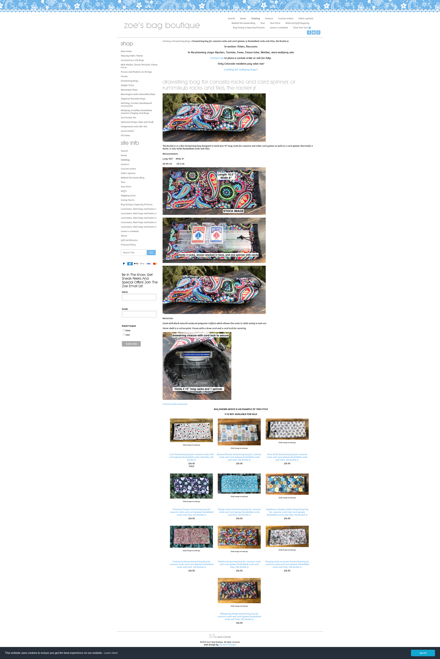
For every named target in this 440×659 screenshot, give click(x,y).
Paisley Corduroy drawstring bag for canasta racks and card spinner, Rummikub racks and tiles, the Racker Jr (191, 564)
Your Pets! (275, 23)
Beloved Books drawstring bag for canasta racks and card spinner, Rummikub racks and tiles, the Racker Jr (239, 457)
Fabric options (306, 18)
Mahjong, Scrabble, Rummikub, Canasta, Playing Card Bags (136, 111)
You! (262, 23)
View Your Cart (300, 27)
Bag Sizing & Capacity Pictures (249, 27)
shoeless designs (227, 644)
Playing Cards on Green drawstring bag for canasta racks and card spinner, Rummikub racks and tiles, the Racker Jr (287, 564)
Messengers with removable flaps (138, 94)
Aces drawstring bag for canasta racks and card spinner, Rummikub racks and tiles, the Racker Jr (191, 457)
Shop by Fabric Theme (132, 55)
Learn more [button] (111, 652)
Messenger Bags (129, 89)
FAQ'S (123, 191)
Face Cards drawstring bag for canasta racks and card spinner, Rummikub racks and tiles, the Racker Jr (287, 457)
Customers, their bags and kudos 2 (138, 213)
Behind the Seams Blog (243, 23)
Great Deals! (127, 130)
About (124, 235)
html (127, 330)
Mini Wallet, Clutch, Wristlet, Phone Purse (139, 66)
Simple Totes (127, 85)
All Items (125, 135)
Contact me (217, 58)
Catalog (255, 18)
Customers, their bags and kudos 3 (138, 217)
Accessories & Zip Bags (132, 60)
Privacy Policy (128, 244)
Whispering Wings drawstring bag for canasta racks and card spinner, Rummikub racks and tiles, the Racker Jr (239, 616)
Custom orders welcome (175, 404)
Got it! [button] (423, 653)
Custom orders (285, 18)
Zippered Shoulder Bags (133, 98)
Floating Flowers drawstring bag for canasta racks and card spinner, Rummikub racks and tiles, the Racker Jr (191, 512)
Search (231, 18)
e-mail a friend (223, 636)
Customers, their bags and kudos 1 (138, 208)
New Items (126, 51)
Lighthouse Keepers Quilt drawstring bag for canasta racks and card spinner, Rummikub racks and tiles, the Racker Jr (287, 512)
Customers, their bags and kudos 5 (138, 226)
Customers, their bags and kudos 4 (138, 222)
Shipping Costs (128, 195)
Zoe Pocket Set (128, 117)
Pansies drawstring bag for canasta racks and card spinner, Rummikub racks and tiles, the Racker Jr (239, 564)
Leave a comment (279, 27)
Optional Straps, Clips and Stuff (137, 122)
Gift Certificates (129, 240)
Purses (124, 76)
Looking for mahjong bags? (241, 69)
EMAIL (125, 292)
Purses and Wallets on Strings (136, 71)
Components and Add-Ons (134, 126)
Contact (269, 18)
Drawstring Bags (129, 80)
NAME (125, 309)
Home (243, 18)
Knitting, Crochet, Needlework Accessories (136, 104)
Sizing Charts (127, 200)
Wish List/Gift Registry (297, 23)
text (127, 334)
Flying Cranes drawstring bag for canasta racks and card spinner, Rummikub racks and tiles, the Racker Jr (239, 512)
